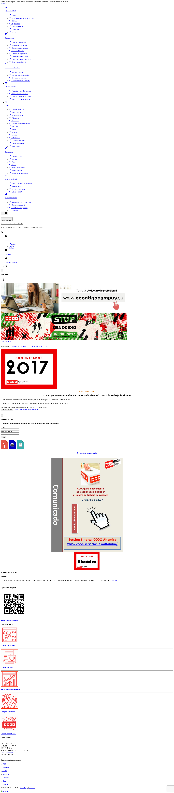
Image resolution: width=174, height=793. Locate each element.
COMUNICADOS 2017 (18, 346)
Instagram (34, 409)
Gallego (11, 248)
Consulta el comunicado (87, 453)
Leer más (114, 580)
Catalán (11, 246)
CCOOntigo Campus (8, 645)
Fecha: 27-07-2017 (7, 409)
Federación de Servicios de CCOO (12, 224)
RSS (4, 764)
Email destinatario (6, 431)
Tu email (3, 427)
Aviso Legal (24, 788)
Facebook (22, 409)
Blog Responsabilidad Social (10, 689)
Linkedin (28, 409)
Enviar (3, 437)
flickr (4, 781)
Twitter (16, 409)
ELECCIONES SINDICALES (37, 346)
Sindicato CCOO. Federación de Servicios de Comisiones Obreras (22, 227)
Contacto (32, 788)
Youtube (5, 784)
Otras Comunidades (7, 752)
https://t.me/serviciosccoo (9, 620)
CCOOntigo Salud (7, 667)
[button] (3, 341)
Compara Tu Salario (8, 712)
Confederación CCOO (8, 734)
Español (12, 244)
